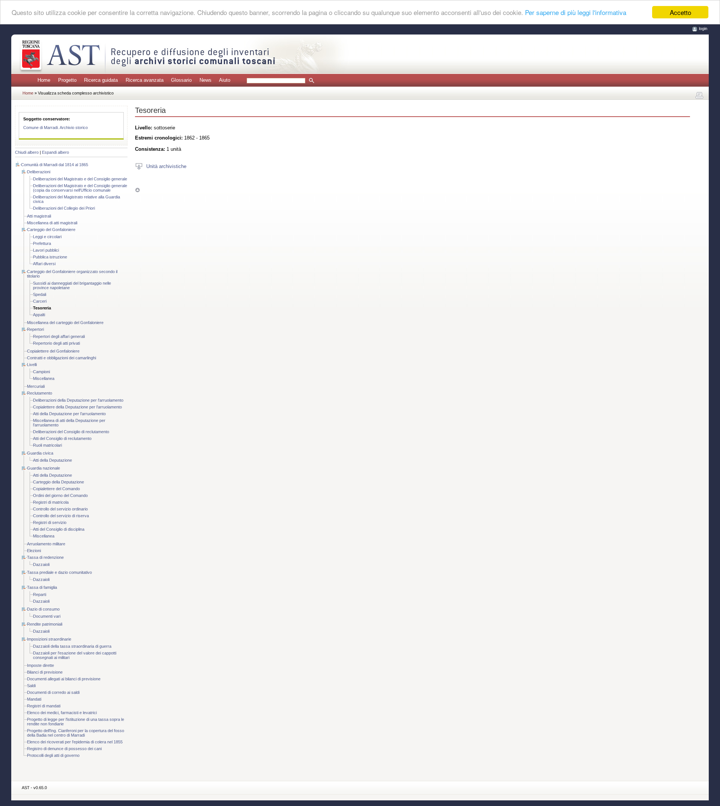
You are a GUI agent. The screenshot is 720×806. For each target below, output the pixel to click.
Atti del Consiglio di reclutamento (62, 438)
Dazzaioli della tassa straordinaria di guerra (72, 646)
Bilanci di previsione (45, 672)
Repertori (35, 329)
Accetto (680, 12)
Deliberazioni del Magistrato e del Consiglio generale (80, 179)
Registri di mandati (43, 706)
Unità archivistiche (166, 166)
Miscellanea (43, 378)
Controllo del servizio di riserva (61, 515)
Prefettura (42, 243)
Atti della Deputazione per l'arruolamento (69, 413)
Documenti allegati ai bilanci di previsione (63, 679)
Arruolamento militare (46, 544)
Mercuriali (36, 386)
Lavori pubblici (46, 250)
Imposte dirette (40, 665)
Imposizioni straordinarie (49, 639)
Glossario (181, 80)
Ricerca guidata (101, 80)
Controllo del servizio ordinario (60, 509)
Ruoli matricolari (47, 445)
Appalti (39, 314)
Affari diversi (44, 263)
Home (44, 80)
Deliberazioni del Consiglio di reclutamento (71, 431)
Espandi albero (55, 152)
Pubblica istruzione (50, 257)
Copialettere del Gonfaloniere (53, 351)
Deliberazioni (38, 172)
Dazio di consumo (43, 609)
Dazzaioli (41, 564)
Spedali (39, 294)
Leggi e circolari (47, 236)
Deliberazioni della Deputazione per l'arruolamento (78, 400)
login (703, 28)
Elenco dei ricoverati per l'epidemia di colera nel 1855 (75, 742)
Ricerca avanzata (145, 80)
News (206, 80)
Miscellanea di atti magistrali (52, 223)
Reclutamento (39, 393)
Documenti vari (46, 616)
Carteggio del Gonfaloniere (51, 229)
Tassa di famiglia (42, 587)
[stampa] (699, 95)
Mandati (34, 699)
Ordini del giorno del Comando (60, 495)
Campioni (41, 371)
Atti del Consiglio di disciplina (58, 529)
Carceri (39, 301)
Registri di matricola (51, 502)
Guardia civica (40, 453)
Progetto (67, 80)
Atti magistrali (39, 216)
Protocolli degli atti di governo (53, 755)
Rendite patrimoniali (44, 624)
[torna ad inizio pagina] (137, 190)
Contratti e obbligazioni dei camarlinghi (61, 358)
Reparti (39, 594)
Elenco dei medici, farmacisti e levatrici (62, 712)
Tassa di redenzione (45, 557)
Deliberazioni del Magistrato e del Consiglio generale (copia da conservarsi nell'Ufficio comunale (80, 187)
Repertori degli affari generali (59, 336)
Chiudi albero (27, 152)
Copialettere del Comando (56, 488)
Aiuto (224, 80)
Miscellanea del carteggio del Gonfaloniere (65, 322)
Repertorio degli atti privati (56, 343)
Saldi (31, 685)
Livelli (32, 364)
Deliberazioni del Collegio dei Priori (64, 208)
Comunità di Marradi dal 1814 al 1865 (54, 164)
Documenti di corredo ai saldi (53, 692)
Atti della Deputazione (52, 460)
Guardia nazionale (43, 468)
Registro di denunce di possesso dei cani (64, 748)
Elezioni (34, 550)
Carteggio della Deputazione (58, 482)
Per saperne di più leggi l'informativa (575, 12)
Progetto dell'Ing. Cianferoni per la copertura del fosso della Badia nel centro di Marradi (75, 732)
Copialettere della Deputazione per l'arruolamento (77, 407)
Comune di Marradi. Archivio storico (55, 127)
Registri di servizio (49, 522)
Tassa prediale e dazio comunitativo (59, 572)
